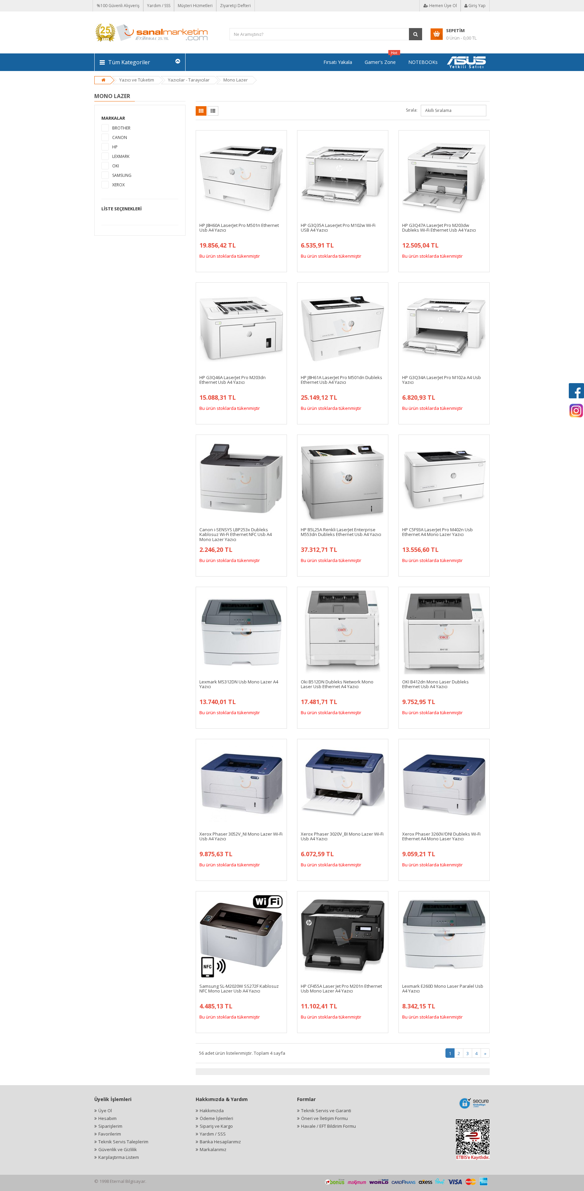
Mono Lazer (235, 80)
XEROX (118, 185)
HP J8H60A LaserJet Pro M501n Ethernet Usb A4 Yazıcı (239, 227)
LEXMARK (120, 156)
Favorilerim (109, 1134)
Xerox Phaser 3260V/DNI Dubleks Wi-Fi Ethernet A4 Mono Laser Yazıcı (441, 836)
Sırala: (411, 110)
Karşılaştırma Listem (118, 1157)
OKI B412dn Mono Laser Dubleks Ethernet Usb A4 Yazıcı (435, 684)
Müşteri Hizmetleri (195, 5)
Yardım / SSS (158, 5)
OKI (115, 166)
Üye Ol (105, 1110)
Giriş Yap (476, 5)
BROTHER (121, 128)
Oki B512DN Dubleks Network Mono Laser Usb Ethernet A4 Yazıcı (337, 684)
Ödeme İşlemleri (216, 1118)
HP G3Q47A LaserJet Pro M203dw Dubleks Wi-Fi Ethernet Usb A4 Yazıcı (439, 227)
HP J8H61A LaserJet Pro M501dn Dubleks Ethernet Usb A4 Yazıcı (341, 379)
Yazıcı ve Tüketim (136, 80)
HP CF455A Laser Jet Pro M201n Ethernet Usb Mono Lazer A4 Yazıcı (341, 988)
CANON (119, 137)
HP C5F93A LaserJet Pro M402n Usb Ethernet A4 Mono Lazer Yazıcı (437, 532)
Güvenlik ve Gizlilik (117, 1149)
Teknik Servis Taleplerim (123, 1142)
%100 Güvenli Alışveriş (118, 5)
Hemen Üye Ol (442, 5)
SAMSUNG (121, 175)
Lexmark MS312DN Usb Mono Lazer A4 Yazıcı (238, 684)
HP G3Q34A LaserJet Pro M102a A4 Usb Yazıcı (441, 379)
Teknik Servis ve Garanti (326, 1110)
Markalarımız (213, 1149)
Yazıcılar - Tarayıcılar (189, 80)
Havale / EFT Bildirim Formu (328, 1126)
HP (115, 147)
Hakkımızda (212, 1110)
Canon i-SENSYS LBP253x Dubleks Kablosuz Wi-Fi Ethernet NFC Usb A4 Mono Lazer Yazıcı (235, 534)
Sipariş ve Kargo (216, 1126)
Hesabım (107, 1118)
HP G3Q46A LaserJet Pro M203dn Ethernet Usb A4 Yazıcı (232, 379)
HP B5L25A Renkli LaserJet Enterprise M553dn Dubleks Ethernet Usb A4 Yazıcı (341, 532)
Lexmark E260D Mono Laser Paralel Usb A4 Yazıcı (442, 988)
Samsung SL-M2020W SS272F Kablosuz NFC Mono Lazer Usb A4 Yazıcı (239, 988)
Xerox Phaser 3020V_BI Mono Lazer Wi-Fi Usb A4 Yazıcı (342, 836)
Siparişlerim (110, 1126)
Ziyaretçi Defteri (235, 5)
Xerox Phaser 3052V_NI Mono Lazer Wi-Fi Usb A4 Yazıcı (241, 836)
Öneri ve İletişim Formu (324, 1118)
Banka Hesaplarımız (220, 1142)
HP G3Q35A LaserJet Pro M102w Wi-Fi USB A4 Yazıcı (338, 227)
